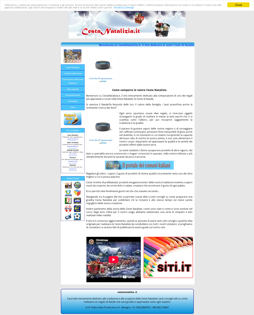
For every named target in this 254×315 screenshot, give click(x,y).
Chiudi (238, 5)
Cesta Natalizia (72, 67)
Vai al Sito (72, 154)
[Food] (72, 61)
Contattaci (72, 101)
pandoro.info (72, 161)
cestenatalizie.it (72, 139)
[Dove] (139, 168)
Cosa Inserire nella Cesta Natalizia (72, 81)
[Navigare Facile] (72, 124)
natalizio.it (73, 169)
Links (72, 107)
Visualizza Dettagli (123, 7)
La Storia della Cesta (73, 73)
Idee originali (73, 89)
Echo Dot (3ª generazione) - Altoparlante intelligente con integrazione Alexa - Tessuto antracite (103, 78)
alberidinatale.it (72, 146)
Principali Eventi (73, 95)
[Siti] (168, 277)
